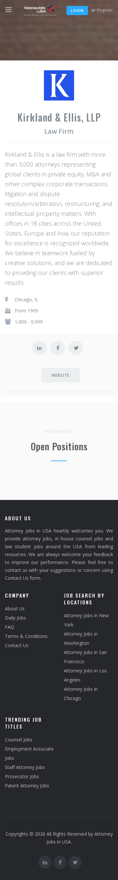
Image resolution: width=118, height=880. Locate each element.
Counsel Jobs (18, 739)
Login (77, 10)
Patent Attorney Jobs (27, 785)
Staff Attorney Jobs (25, 767)
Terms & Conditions (26, 636)
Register (105, 10)
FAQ (9, 627)
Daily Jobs (15, 618)
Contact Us (17, 645)
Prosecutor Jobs (22, 776)
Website (60, 375)
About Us (15, 608)
